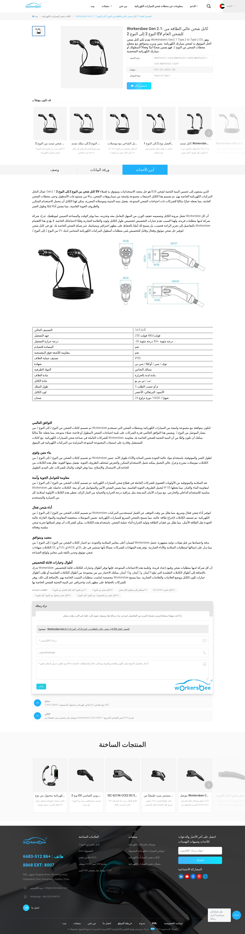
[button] (209, 133)
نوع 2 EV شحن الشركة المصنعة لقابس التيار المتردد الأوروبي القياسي (87, 795)
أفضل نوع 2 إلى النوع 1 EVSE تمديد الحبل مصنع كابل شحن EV (159, 143)
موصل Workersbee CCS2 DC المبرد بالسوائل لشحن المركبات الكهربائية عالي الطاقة (196, 795)
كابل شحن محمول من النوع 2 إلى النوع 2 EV (53, 595)
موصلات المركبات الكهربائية (142, 844)
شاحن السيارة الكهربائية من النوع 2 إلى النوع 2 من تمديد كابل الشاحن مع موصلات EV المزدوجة (123, 143)
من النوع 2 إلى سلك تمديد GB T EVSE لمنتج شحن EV (87, 143)
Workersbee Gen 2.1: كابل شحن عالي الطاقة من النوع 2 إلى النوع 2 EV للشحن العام (88, 629)
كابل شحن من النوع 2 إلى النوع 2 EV (77, 191)
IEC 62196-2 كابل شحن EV (164, 590)
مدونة (142, 923)
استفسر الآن (141, 85)
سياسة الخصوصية (173, 923)
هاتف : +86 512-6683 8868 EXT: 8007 (43, 861)
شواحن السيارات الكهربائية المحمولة (146, 851)
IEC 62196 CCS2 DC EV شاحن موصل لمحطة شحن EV (123, 795)
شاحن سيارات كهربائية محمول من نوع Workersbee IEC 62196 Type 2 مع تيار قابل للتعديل (51, 795)
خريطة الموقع (125, 923)
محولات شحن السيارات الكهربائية (144, 864)
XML (154, 923)
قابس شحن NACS (87, 857)
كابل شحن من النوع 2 (89, 844)
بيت (93, 6)
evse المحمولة (86, 851)
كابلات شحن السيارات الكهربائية (56, 16)
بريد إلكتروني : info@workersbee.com (49, 888)
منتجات (106, 6)
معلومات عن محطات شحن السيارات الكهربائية (159, 6)
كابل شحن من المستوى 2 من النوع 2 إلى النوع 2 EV (98, 595)
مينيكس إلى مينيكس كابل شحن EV (133, 590)
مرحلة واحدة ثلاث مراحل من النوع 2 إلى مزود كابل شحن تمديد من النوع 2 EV (51, 143)
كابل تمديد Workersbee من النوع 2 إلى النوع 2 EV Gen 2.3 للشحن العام (196, 143)
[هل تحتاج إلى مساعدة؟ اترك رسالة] (236, 915)
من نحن (123, 6)
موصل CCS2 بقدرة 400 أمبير (93, 864)
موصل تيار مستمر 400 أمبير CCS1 (95, 870)
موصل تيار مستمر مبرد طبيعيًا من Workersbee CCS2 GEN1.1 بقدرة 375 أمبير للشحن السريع (159, 795)
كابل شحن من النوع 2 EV (102, 590)
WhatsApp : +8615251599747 (45, 896)
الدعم (193, 6)
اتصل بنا (35, 907)
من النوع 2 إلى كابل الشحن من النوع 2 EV (69, 590)
